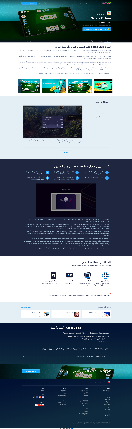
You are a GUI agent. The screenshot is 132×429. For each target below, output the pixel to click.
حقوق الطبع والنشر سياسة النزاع (96, 423)
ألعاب (92, 2)
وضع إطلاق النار (85, 391)
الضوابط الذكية (85, 403)
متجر (109, 393)
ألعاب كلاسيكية (107, 404)
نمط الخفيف (85, 400)
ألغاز (109, 405)
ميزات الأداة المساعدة (83, 415)
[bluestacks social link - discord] (43, 397)
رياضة (109, 412)
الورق (109, 22)
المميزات (99, 2)
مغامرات (108, 402)
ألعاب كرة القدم (107, 415)
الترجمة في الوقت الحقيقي (82, 401)
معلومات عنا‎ (63, 390)
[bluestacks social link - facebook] (37, 397)
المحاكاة (108, 410)
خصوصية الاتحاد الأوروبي (86, 423)
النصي (87, 410)
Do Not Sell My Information (77, 423)
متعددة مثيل (85, 395)
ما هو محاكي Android (62, 404)
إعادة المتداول (85, 405)
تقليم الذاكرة (85, 408)
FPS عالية (86, 411)
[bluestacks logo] (106, 3)
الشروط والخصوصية (106, 423)
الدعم (73, 2)
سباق (109, 407)
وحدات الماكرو (85, 398)
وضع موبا (86, 393)
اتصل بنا (64, 393)
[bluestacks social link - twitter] (34, 397)
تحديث (42, 390)
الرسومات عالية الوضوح (83, 413)
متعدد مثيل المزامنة (84, 396)
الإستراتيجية (107, 414)
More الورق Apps (104, 307)
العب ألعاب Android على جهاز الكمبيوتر (58, 402)
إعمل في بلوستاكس (62, 395)
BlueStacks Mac (106, 390)
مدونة (87, 2)
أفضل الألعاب (107, 399)
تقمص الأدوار (107, 409)
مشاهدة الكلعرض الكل (26, 307)
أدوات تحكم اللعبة (84, 390)
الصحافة (64, 396)
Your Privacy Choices (64, 428)
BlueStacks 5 (107, 391)
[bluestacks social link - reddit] (40, 397)
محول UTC (86, 416)
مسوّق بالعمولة (79, 2)
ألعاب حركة (107, 401)
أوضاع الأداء (85, 406)
